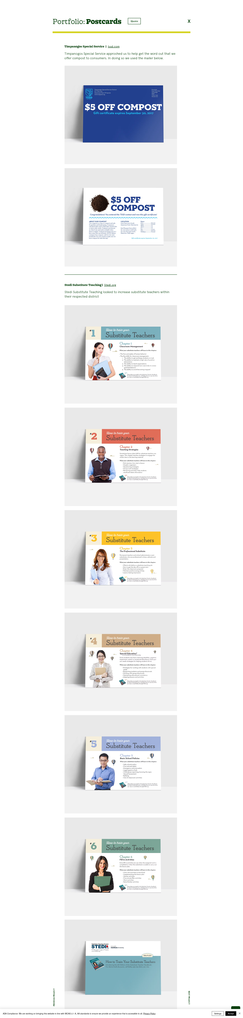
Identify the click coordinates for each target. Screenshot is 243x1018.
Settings (217, 1013)
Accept (231, 1013)
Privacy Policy (149, 1013)
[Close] (239, 1013)
